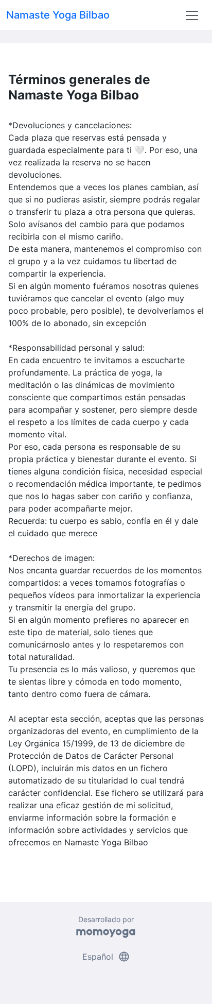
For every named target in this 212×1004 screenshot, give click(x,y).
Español (106, 956)
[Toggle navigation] (192, 15)
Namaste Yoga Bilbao (58, 15)
